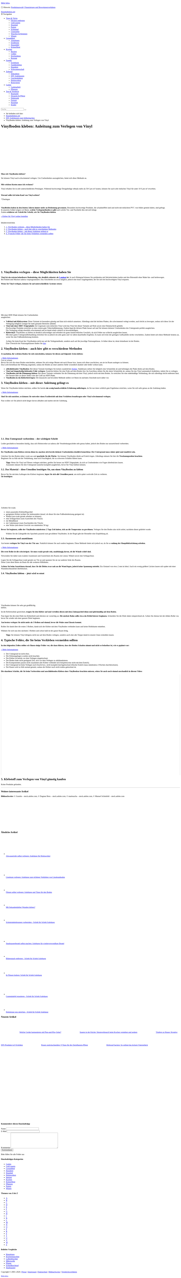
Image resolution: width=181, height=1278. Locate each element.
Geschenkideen (17, 78)
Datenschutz (42, 1272)
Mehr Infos (5, 3)
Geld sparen (15, 23)
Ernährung (15, 43)
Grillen (13, 54)
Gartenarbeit (15, 87)
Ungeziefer (15, 32)
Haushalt (14, 25)
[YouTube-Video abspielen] (90, 724)
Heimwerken (16, 80)
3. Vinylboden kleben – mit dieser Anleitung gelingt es (27, 231)
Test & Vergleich (12, 91)
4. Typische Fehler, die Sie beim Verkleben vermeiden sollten (29, 234)
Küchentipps (16, 56)
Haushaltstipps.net (13, 116)
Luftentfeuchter (12, 1259)
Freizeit (14, 100)
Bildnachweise (54, 1272)
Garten (8, 85)
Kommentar (5, 1148)
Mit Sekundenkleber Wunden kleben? (20, 907)
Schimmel (15, 29)
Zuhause (9, 71)
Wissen (13, 36)
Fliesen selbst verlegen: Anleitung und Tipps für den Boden (29, 892)
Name (3, 1129)
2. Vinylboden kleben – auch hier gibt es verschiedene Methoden (31, 229)
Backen (14, 52)
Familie (9, 60)
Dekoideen (15, 74)
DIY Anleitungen (17, 76)
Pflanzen (14, 89)
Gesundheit (10, 38)
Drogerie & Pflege (18, 96)
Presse (24, 1272)
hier (44, 343)
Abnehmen (15, 40)
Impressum (32, 1272)
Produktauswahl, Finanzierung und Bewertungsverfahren (33, 7)
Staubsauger (10, 1268)
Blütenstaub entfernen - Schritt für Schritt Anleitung (26, 958)
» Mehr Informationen (9, 358)
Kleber (74, 369)
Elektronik (15, 98)
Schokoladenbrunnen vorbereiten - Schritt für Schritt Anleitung (30, 922)
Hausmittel (15, 45)
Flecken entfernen (18, 20)
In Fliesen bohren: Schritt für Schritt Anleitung (24, 975)
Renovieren (15, 83)
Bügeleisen (10, 1254)
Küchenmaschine (12, 1257)
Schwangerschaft (17, 69)
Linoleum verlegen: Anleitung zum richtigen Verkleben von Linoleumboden (35, 877)
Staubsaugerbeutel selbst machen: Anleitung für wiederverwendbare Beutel (35, 943)
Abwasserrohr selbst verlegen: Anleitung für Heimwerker (28, 856)
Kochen (9, 49)
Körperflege (15, 47)
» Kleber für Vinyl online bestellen (14, 216)
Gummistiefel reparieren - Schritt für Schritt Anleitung (27, 996)
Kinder (13, 105)
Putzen (13, 27)
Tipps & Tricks (11, 18)
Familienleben (16, 65)
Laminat (62, 277)
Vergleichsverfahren (69, 1272)
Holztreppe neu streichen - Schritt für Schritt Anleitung (27, 1012)
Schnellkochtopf (12, 1265)
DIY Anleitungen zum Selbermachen (20, 118)
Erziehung (15, 63)
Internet (9, 1177)
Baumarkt (14, 94)
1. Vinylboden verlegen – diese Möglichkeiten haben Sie (28, 227)
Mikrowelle (10, 1261)
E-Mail (3, 1131)
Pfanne (8, 1263)
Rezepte (14, 58)
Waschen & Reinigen (19, 34)
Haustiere (14, 67)
